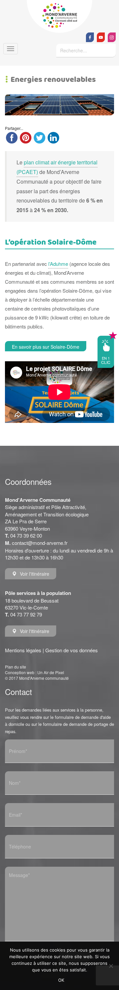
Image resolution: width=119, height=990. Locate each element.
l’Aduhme (58, 263)
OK (61, 980)
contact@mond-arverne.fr (39, 542)
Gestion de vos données (71, 650)
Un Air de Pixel (50, 672)
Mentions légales (23, 650)
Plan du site (15, 667)
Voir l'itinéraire (34, 573)
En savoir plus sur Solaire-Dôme (45, 346)
